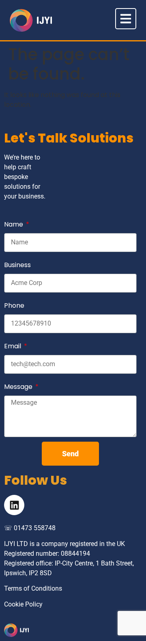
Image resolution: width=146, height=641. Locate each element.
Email (13, 346)
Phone (14, 305)
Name (14, 224)
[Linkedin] (14, 505)
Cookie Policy (23, 604)
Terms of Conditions (33, 588)
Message (19, 386)
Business (17, 265)
